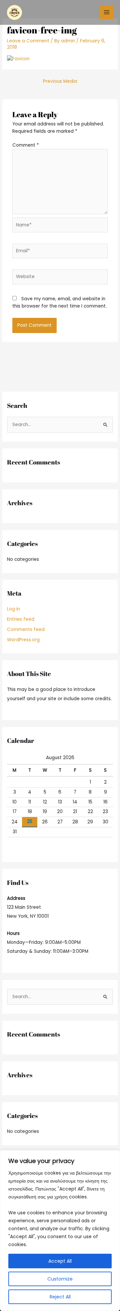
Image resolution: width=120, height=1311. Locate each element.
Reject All (60, 1296)
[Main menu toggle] (107, 12)
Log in (13, 609)
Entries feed (20, 619)
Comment (25, 145)
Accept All (60, 1261)
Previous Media (60, 81)
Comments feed (26, 629)
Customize (60, 1279)
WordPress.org (23, 640)
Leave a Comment (28, 41)
